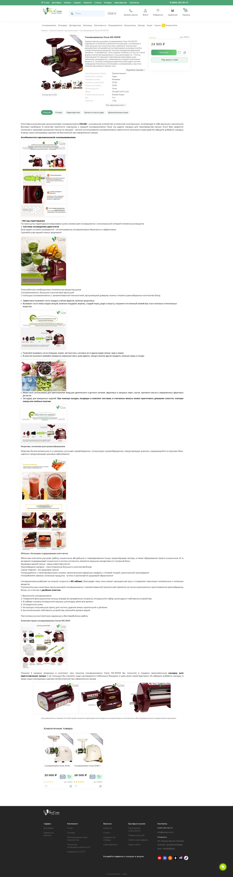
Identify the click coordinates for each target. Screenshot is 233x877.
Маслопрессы (100, 25)
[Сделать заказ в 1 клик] (69, 777)
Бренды (141, 25)
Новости (88, 3)
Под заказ (163, 52)
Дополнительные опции (118, 112)
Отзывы (108, 3)
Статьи (98, 3)
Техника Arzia (171, 25)
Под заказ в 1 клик (169, 60)
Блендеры (62, 25)
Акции (149, 25)
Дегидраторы (75, 25)
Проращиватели (115, 25)
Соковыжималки (49, 25)
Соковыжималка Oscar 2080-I (87, 766)
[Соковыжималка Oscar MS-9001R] (62, 56)
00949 (99, 782)
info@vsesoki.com (165, 832)
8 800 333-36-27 (165, 828)
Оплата (67, 3)
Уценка (157, 25)
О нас (46, 3)
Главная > (45, 30)
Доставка (56, 3)
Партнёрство (120, 3)
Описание (47, 112)
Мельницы (87, 25)
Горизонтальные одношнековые (64, 30)
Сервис (77, 3)
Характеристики (73, 112)
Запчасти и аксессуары (94, 112)
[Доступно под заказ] (63, 777)
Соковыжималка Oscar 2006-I (58, 766)
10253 (69, 782)
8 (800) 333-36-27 (179, 3)
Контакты (134, 3)
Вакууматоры (130, 25)
